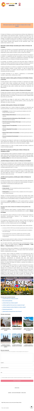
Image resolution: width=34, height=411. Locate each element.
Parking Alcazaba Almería (7, 309)
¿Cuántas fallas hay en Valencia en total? (10, 298)
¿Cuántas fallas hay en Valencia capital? (10, 302)
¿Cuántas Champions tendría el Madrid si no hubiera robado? (14, 307)
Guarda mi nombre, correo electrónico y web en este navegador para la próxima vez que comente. (16, 377)
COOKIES (9, 392)
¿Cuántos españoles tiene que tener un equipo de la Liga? (13, 305)
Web (1, 372)
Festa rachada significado (7, 300)
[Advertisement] (17, 15)
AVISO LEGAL (17, 387)
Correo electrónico (5, 367)
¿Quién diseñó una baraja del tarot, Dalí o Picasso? (12, 311)
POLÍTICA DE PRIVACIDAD (16, 392)
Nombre (2, 362)
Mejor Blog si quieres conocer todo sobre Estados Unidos (11, 402)
